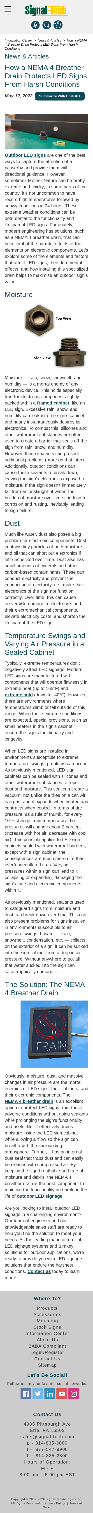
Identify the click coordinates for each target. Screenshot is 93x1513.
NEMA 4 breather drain (29, 1101)
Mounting (47, 1320)
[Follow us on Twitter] (38, 1393)
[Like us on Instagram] (73, 1393)
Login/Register (47, 1352)
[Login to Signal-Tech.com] (35, 24)
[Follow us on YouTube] (61, 1393)
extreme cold (19, 694)
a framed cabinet (51, 402)
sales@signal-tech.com (47, 1436)
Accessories (47, 1314)
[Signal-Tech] (47, 10)
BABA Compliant (47, 1346)
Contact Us (47, 1358)
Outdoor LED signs (25, 155)
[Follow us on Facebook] (26, 1393)
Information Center (47, 1333)
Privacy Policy (54, 1503)
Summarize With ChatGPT (59, 96)
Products (47, 1308)
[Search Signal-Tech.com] (46, 24)
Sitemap (47, 1365)
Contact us (39, 1271)
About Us (47, 1339)
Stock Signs (47, 1327)
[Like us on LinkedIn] (49, 1393)
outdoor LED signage (39, 1196)
